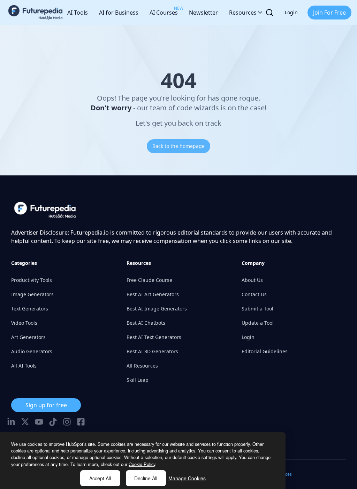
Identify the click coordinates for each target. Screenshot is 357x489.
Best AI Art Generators (153, 294)
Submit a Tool (257, 308)
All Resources (142, 365)
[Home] (36, 12)
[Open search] (269, 12)
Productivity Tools (31, 280)
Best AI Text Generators (154, 337)
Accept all (100, 478)
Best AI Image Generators (157, 308)
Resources (243, 12)
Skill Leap (138, 380)
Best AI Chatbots (146, 323)
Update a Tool (258, 323)
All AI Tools (24, 365)
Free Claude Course (149, 280)
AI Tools (77, 12)
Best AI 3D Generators (152, 351)
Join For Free (329, 12)
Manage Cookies (187, 478)
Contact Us (254, 294)
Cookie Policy (142, 464)
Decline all (145, 478)
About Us (252, 280)
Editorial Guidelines (265, 351)
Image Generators (32, 294)
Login (291, 12)
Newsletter (203, 12)
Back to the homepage (178, 146)
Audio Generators (31, 351)
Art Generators (28, 337)
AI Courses (164, 10)
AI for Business (118, 12)
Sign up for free (46, 405)
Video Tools (24, 323)
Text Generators (29, 308)
